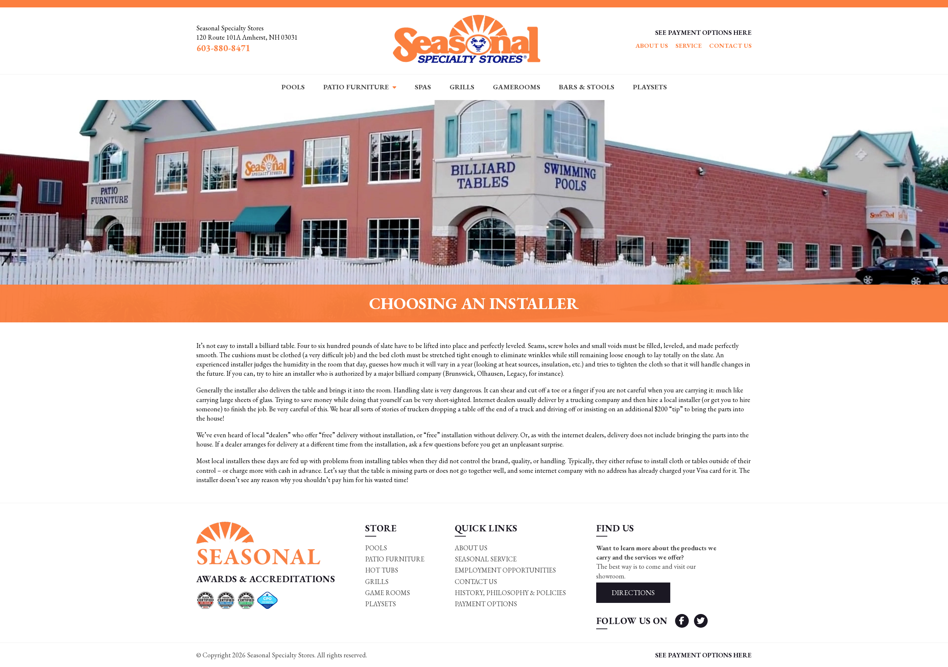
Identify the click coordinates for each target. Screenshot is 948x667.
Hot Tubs (381, 570)
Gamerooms (516, 87)
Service (688, 46)
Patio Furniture (356, 87)
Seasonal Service (486, 559)
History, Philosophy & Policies (510, 592)
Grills (462, 87)
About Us (651, 46)
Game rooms (387, 592)
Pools (293, 87)
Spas (423, 87)
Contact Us (730, 46)
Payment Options (486, 604)
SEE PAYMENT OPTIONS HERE (703, 32)
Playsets (650, 87)
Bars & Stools (586, 87)
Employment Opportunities (505, 570)
